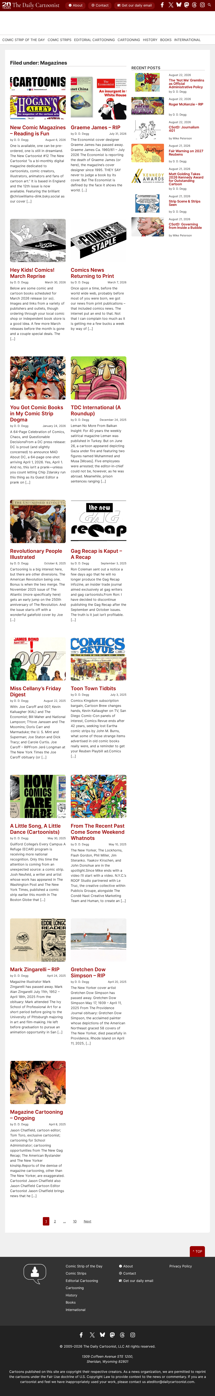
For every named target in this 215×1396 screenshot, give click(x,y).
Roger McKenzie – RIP (186, 104)
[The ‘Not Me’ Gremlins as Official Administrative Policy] (147, 83)
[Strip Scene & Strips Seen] (147, 204)
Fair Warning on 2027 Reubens (186, 152)
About (78, 5)
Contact (102, 5)
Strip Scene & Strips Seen (185, 203)
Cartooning (129, 40)
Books (166, 40)
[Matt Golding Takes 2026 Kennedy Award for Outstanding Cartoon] (147, 176)
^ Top (197, 1251)
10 (75, 1221)
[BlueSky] (178, 5)
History (150, 40)
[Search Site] (210, 5)
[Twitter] (171, 5)
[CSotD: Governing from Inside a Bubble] (147, 227)
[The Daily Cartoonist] (30, 5)
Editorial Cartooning (94, 40)
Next (87, 1221)
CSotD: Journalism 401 (184, 129)
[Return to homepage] (36, 1291)
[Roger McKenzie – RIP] (147, 107)
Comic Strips (59, 40)
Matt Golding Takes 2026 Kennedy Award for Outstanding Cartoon (186, 179)
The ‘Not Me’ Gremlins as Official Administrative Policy (186, 84)
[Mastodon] (186, 5)
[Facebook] (163, 5)
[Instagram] (202, 5)
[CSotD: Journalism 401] (147, 130)
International (187, 40)
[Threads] (194, 5)
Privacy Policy (180, 1266)
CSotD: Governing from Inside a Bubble (185, 226)
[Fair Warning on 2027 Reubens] (147, 153)
